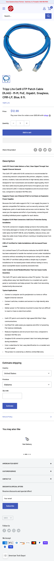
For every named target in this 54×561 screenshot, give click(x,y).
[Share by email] (49, 150)
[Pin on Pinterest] (40, 150)
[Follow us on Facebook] (4, 530)
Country (5, 368)
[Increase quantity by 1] (26, 123)
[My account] (44, 8)
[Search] (48, 16)
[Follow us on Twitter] (9, 530)
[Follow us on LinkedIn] (18, 530)
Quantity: (6, 123)
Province (6, 379)
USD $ (6, 518)
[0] (49, 8)
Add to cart (27, 132)
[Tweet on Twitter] (45, 150)
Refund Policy (7, 417)
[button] (27, 140)
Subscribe (10, 506)
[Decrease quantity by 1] (13, 123)
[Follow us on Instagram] (14, 530)
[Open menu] (4, 9)
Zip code (6, 391)
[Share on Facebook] (35, 150)
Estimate (9, 406)
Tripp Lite (6, 103)
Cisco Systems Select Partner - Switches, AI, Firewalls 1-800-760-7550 (27, 2)
